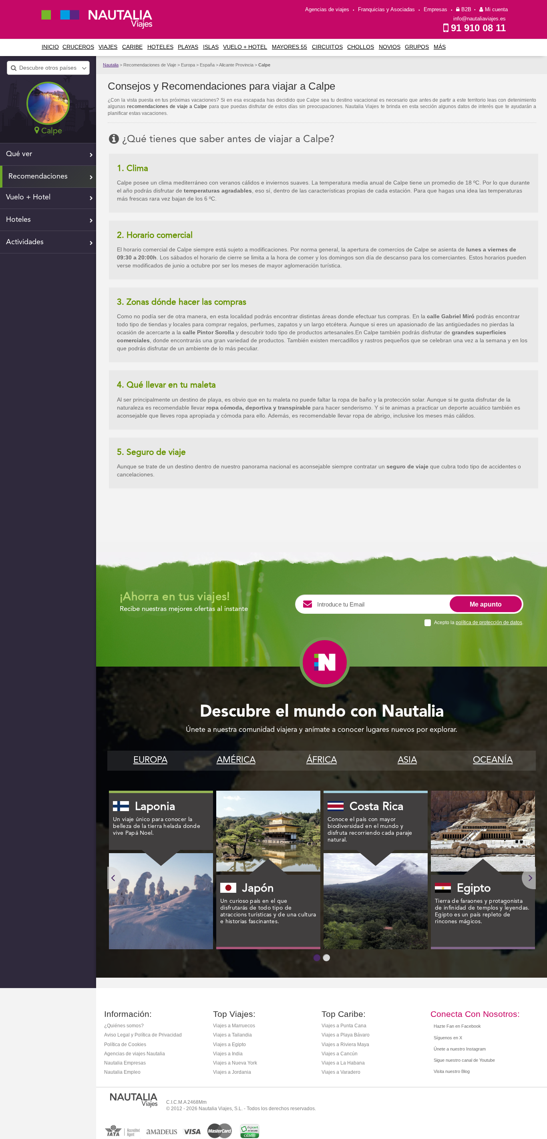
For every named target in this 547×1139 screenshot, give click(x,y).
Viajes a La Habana (343, 1063)
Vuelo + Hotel (245, 47)
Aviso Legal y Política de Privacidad (143, 1035)
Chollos (360, 47)
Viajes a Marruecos (234, 1026)
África (321, 760)
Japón (258, 888)
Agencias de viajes (327, 9)
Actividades (25, 242)
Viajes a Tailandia (232, 1035)
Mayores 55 (289, 47)
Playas (188, 47)
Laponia (155, 807)
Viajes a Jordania (232, 1072)
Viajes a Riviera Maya (345, 1044)
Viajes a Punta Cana (344, 1026)
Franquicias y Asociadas (386, 9)
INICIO (50, 47)
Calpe (264, 64)
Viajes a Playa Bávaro (346, 1035)
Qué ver (19, 154)
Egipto (474, 888)
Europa (150, 760)
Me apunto (486, 604)
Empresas (435, 9)
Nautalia (111, 64)
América (236, 760)
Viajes (108, 47)
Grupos (417, 47)
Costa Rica (377, 807)
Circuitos (327, 47)
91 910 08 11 (478, 27)
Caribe (132, 47)
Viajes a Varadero (341, 1072)
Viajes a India (228, 1054)
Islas (211, 47)
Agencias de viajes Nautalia (134, 1054)
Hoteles (160, 47)
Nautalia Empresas (125, 1063)
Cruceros (78, 47)
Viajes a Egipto (229, 1044)
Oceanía (493, 760)
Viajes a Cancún (340, 1054)
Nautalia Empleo (122, 1072)
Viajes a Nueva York (235, 1063)
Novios (389, 47)
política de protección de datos (489, 622)
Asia (407, 760)
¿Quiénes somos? (124, 1026)
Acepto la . (478, 622)
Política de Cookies (125, 1044)
